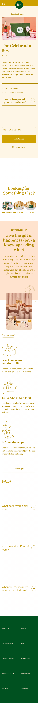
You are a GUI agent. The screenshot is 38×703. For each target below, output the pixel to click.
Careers (23, 628)
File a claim (24, 688)
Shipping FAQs (25, 673)
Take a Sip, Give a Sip (8, 673)
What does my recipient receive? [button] (15, 507)
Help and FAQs (25, 658)
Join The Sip (5, 628)
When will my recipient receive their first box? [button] (15, 588)
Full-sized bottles (7, 643)
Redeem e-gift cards (8, 658)
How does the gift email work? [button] (16, 548)
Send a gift (19, 469)
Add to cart (19, 139)
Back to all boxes (17, 14)
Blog (22, 643)
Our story (5, 688)
